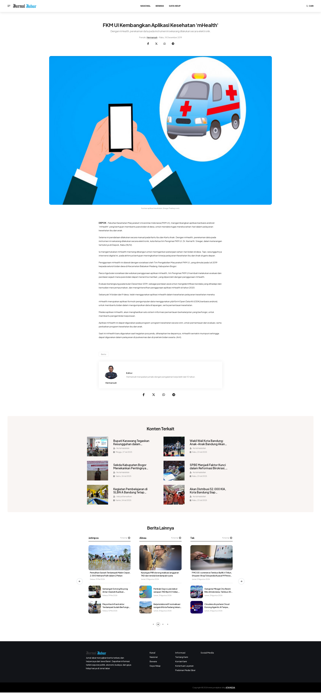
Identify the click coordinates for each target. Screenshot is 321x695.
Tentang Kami (181, 657)
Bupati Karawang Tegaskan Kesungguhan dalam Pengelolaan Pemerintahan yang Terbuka (131, 442)
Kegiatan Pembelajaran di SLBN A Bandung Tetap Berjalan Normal (130, 490)
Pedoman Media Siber (185, 670)
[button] (79, 581)
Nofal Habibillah (122, 448)
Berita (103, 354)
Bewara (160, 6)
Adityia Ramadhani (124, 496)
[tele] (173, 44)
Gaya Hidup (175, 6)
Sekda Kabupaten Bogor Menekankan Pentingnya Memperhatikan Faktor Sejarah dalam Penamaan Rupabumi (130, 466)
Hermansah (152, 37)
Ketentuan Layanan (184, 665)
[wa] (165, 44)
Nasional (145, 6)
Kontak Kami (181, 661)
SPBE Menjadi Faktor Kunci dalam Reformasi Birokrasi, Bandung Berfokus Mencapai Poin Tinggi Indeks (209, 466)
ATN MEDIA (230, 687)
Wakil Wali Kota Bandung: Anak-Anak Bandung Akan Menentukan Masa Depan (207, 442)
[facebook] (148, 44)
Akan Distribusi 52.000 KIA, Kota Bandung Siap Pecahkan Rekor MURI (208, 490)
